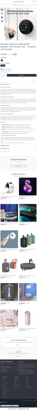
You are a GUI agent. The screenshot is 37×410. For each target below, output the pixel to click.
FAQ (15, 382)
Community (5, 397)
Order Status (16, 387)
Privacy (31, 400)
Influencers (5, 387)
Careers (4, 384)
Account (27, 384)
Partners (4, 392)
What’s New (28, 382)
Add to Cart (21, 75)
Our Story (4, 379)
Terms (29, 400)
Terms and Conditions (29, 387)
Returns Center (17, 384)
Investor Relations (6, 390)
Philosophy (4, 395)
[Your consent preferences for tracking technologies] (35, 408)
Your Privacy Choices (22, 408)
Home (27, 379)
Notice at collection (12, 408)
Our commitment (21, 369)
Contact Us (16, 379)
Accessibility (34, 400)
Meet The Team (5, 382)
